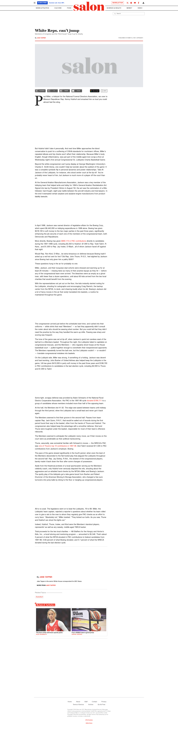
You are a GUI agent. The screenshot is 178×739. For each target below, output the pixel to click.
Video (140, 8)
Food (69, 8)
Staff (85, 702)
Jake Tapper (41, 38)
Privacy (103, 702)
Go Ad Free (101, 704)
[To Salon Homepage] (89, 6)
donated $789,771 (94, 401)
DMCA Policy (89, 723)
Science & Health (114, 8)
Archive (90, 704)
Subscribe (42, 3)
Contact (94, 702)
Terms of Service (78, 704)
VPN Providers (89, 720)
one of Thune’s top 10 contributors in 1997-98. (58, 446)
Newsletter (117, 3)
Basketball (39, 597)
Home (70, 702)
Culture (58, 8)
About (78, 702)
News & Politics (42, 8)
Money (129, 8)
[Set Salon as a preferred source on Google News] (94, 90)
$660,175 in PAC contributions (73, 241)
